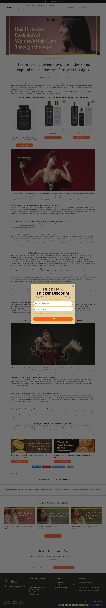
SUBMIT (53, 319)
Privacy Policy (65, 314)
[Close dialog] (73, 286)
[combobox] (36, 309)
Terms (69, 314)
